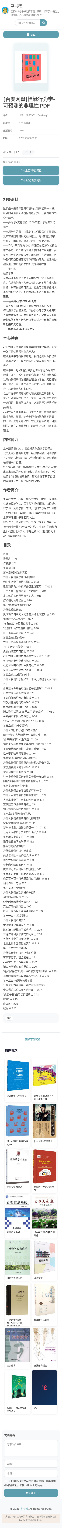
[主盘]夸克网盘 (32, 170)
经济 (9, 1018)
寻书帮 (16, 6)
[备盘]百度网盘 (32, 180)
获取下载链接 (32, 1039)
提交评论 (31, 1493)
